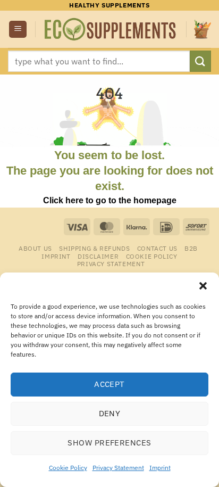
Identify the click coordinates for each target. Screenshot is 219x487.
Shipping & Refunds (94, 248)
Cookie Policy (68, 468)
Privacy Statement (118, 468)
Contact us (157, 248)
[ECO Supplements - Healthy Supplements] (111, 29)
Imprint (160, 468)
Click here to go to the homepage (109, 200)
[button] (203, 285)
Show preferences (109, 443)
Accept (109, 384)
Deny (110, 413)
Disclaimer (98, 256)
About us (35, 248)
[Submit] (200, 61)
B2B (191, 248)
